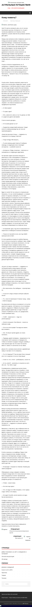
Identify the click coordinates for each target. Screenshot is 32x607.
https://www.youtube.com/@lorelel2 (18, 597)
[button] (30, 13)
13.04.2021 (5, 21)
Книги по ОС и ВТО (7, 570)
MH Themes (25, 603)
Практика (4, 572)
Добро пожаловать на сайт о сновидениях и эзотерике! (14, 552)
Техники (4, 578)
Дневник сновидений (8, 567)
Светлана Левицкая (15, 21)
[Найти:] (16, 584)
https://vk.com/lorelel (12, 594)
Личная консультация (8, 556)
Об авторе (4, 559)
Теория (4, 575)
